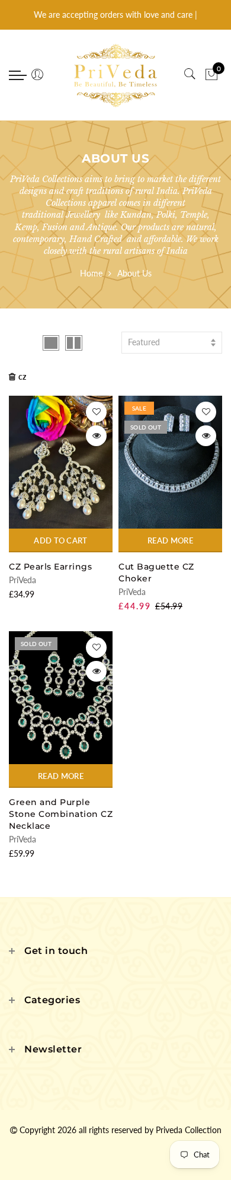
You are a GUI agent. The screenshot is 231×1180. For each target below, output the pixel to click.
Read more (170, 540)
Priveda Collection (189, 1130)
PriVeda (22, 580)
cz (22, 376)
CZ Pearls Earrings (50, 566)
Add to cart (60, 540)
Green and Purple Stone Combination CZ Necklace (61, 814)
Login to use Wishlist (96, 412)
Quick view (96, 435)
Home (91, 273)
